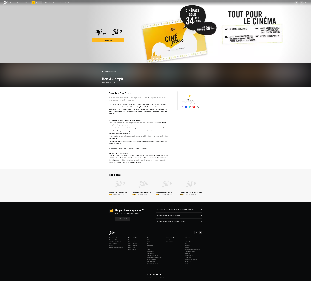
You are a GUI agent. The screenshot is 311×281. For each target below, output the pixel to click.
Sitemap (186, 263)
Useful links (187, 238)
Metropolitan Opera (151, 253)
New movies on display (114, 238)
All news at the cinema (110, 71)
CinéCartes (149, 241)
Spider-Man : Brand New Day (115, 241)
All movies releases (151, 261)
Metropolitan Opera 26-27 (152, 255)
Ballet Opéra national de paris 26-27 (154, 257)
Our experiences (150, 251)
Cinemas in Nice (131, 247)
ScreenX (148, 249)
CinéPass (38, 3)
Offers (26, 3)
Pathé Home (48, 3)
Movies (12, 3)
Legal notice (187, 253)
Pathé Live (187, 247)
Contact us (187, 267)
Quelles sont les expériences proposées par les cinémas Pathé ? (175, 210)
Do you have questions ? (171, 238)
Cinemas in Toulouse (132, 245)
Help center (168, 240)
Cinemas (19, 3)
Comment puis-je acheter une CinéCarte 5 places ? (171, 221)
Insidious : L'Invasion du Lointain (116, 247)
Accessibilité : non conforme (191, 259)
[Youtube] (193, 107)
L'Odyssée (111, 245)
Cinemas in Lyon (131, 241)
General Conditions (189, 255)
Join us (186, 269)
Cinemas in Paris (131, 240)
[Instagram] (182, 107)
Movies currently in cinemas (115, 240)
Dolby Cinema (150, 245)
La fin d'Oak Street (113, 243)
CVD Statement (188, 261)
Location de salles (62, 3)
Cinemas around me (132, 249)
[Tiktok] (190, 107)
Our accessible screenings (152, 263)
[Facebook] (186, 107)
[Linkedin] (164, 274)
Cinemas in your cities (132, 238)
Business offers (188, 241)
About (148, 238)
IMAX (148, 243)
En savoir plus (108, 40)
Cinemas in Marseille (132, 243)
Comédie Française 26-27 (152, 259)
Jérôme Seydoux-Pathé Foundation (192, 249)
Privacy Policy (188, 257)
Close (156, 58)
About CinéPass (169, 241)
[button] (296, 3)
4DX (148, 247)
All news (148, 265)
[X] (197, 107)
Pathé (186, 243)
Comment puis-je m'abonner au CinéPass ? (168, 215)
